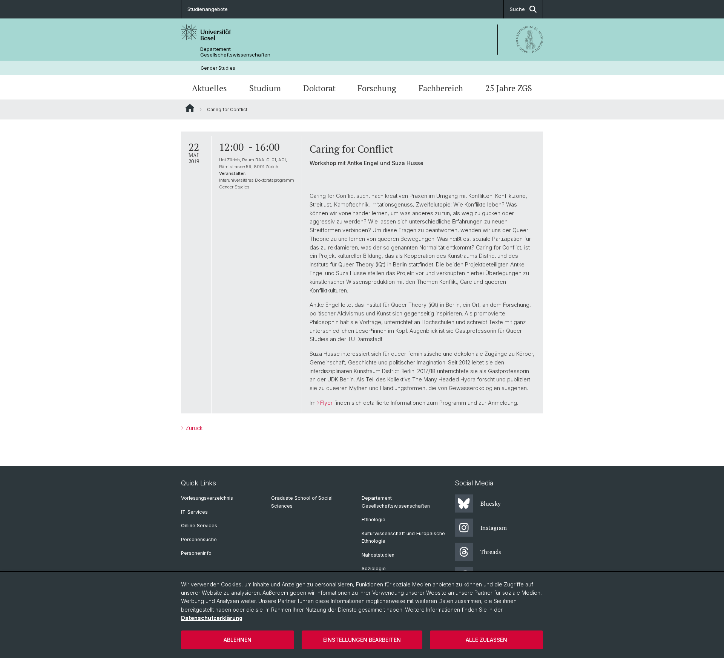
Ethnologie (373, 519)
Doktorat (319, 88)
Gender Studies (218, 68)
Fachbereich (441, 88)
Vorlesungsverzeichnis (207, 498)
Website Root (190, 108)
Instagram (493, 527)
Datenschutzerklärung (211, 618)
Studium (265, 88)
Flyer (326, 402)
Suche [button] (517, 9)
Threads (490, 551)
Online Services (199, 525)
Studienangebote (207, 9)
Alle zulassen (486, 640)
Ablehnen (238, 640)
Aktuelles (209, 88)
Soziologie (374, 568)
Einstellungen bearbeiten (362, 640)
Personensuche (199, 539)
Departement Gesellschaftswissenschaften (235, 52)
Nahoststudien (378, 555)
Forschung (376, 88)
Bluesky (490, 503)
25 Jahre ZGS (508, 88)
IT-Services (194, 512)
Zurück (193, 428)
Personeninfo (196, 553)
